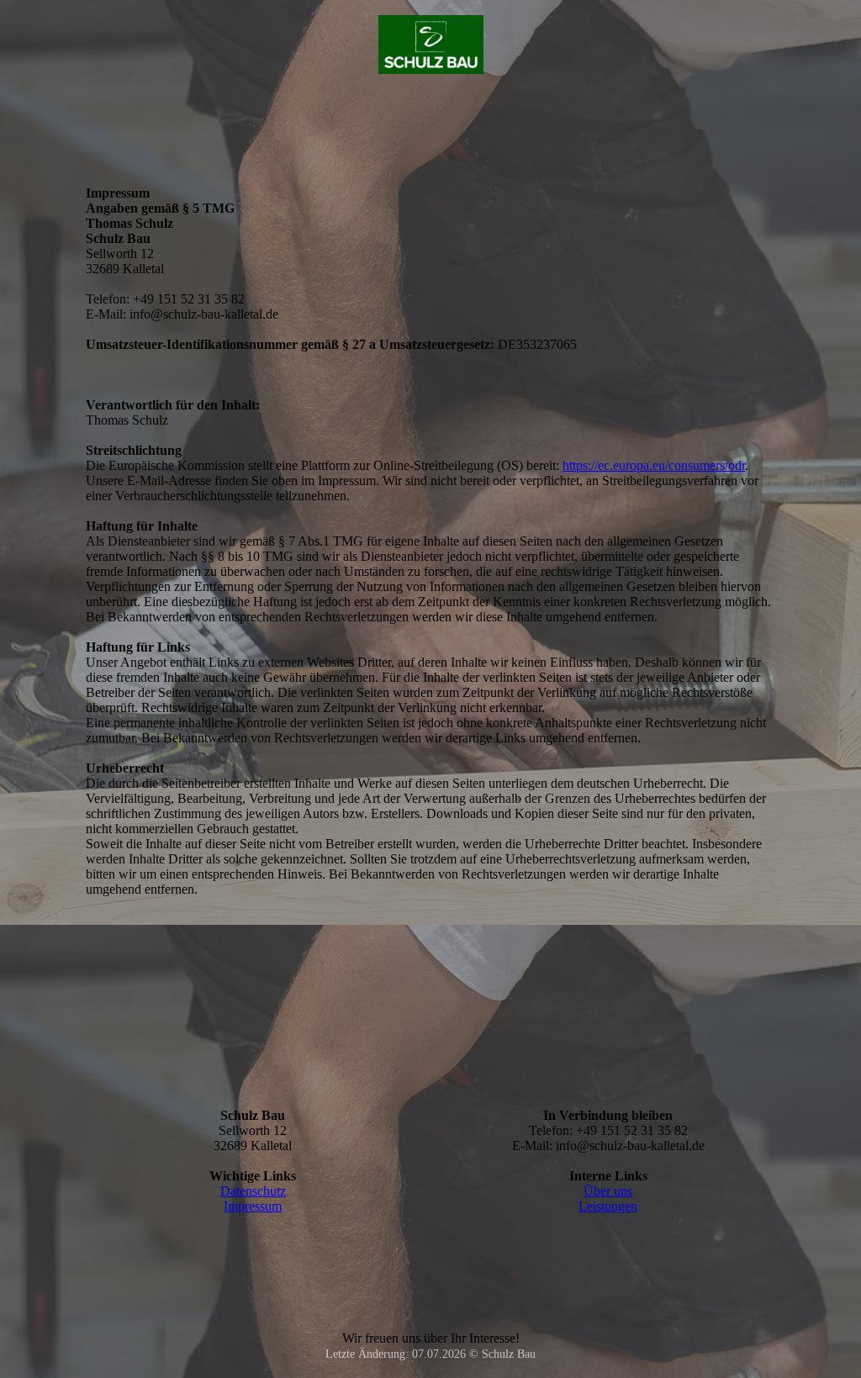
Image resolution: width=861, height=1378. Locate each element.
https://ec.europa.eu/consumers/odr (654, 465)
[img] (430, 44)
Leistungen (607, 1206)
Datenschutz (253, 1191)
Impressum (253, 1206)
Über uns (608, 1191)
